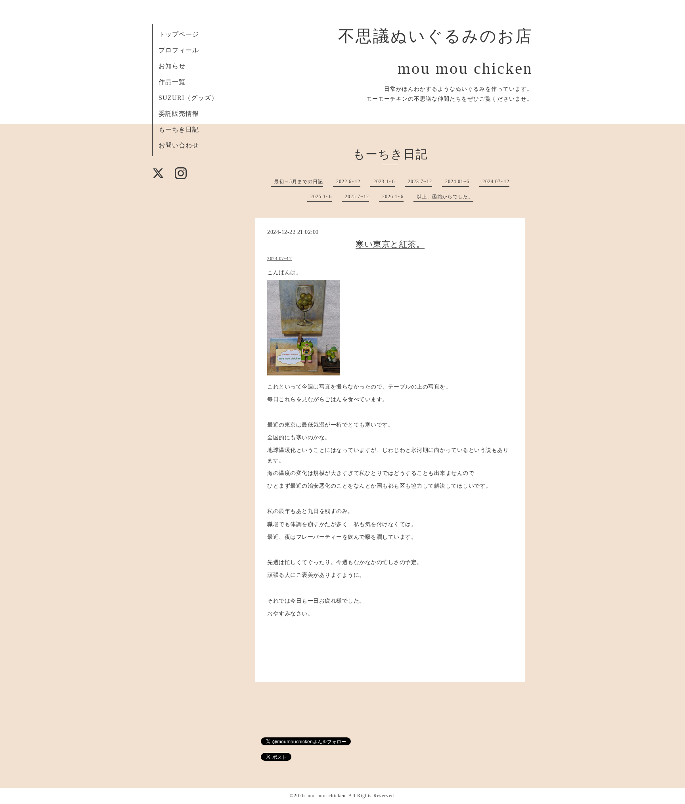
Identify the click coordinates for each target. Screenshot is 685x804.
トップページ (179, 34)
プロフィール (179, 50)
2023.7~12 (420, 181)
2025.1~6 (321, 196)
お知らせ (172, 66)
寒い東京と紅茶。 (390, 244)
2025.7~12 (357, 196)
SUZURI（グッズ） (188, 97)
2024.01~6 (457, 181)
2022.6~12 (348, 181)
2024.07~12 (495, 181)
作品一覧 (172, 81)
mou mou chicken (326, 795)
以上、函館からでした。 (445, 196)
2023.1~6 (384, 181)
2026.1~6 (393, 196)
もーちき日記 (179, 129)
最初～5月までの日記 (298, 181)
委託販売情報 (179, 113)
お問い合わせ (179, 145)
